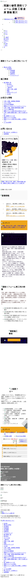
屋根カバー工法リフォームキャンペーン (15, 552)
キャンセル (3, 510)
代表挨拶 (12, 70)
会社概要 (12, 72)
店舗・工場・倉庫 (12, 89)
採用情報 (6, 572)
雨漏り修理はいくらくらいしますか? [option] (12, 456)
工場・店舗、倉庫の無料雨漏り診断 (14, 554)
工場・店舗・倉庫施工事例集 (12, 547)
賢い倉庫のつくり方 (9, 562)
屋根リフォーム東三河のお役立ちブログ (15, 557)
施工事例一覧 (14, 340)
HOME (5, 523)
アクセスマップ (14, 75)
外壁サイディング (12, 92)
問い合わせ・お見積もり (10, 570)
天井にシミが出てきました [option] (9, 452)
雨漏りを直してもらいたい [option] (9, 448)
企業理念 (12, 73)
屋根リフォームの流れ (10, 564)
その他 (9, 94)
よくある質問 (7, 569)
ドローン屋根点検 (9, 556)
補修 (8, 90)
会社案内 (9, 68)
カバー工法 (10, 86)
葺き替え (9, 84)
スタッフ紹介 (7, 549)
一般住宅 (9, 87)
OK (8, 510)
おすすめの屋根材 (9, 551)
